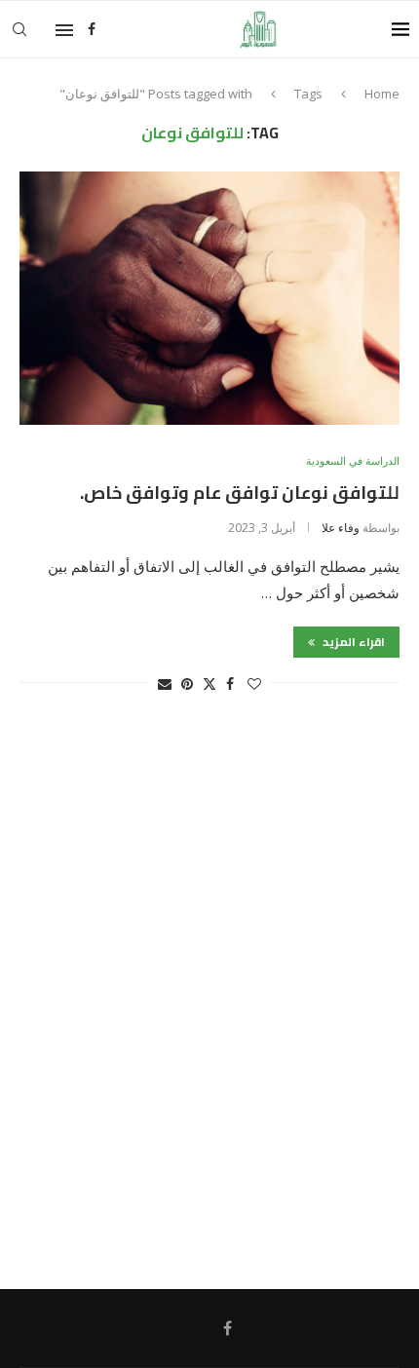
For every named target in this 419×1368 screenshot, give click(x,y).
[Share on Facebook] (230, 683)
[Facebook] (91, 29)
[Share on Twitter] (209, 683)
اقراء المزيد (352, 641)
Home (382, 93)
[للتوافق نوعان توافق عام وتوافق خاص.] (209, 298)
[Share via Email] (164, 683)
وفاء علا (341, 527)
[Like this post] (254, 683)
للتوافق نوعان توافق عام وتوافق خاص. (240, 492)
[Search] (19, 29)
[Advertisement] (209, 1000)
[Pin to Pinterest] (187, 683)
